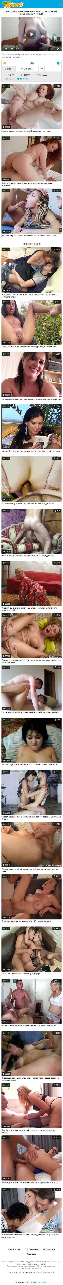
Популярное (49, 1249)
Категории (31, 1254)
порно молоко (29, 1272)
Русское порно (21, 79)
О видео (8, 69)
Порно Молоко (38, 1282)
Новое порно (14, 1249)
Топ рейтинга (31, 1249)
